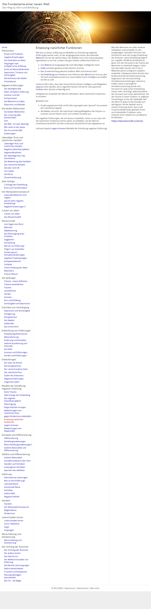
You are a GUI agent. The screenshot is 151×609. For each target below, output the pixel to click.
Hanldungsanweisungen (15, 441)
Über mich (94, 588)
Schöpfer (8, 264)
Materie (48, 65)
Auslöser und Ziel (11, 95)
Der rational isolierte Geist (16, 369)
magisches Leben (11, 382)
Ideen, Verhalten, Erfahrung (16, 92)
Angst (6, 527)
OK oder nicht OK (11, 168)
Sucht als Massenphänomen (16, 69)
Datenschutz (82, 588)
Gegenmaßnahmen (12, 152)
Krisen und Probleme (13, 54)
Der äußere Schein (12, 553)
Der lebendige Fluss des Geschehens (14, 157)
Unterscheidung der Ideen (15, 267)
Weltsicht (40, 58)
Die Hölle (8, 349)
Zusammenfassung (12, 177)
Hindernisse (9, 513)
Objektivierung (10, 230)
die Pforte (8, 174)
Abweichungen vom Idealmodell (13, 429)
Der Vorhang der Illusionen (16, 550)
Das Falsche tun (11, 556)
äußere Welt (9, 493)
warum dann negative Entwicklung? (13, 202)
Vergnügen (9, 530)
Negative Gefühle (11, 496)
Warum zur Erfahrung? (14, 246)
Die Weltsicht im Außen (14, 101)
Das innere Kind (11, 326)
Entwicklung (49, 74)
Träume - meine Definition (15, 281)
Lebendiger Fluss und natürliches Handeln (13, 144)
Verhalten (8, 490)
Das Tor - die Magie (12, 580)
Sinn (6, 120)
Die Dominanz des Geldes (15, 78)
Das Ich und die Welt (13, 130)
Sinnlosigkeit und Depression (17, 303)
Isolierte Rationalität (13, 457)
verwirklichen (10, 290)
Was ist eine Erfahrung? (14, 480)
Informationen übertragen (16, 477)
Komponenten (10, 98)
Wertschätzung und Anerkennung (13, 541)
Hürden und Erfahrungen (15, 355)
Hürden (7, 294)
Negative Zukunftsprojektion (16, 149)
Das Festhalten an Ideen (14, 60)
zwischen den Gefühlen (14, 470)
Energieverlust (10, 317)
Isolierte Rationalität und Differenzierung (15, 449)
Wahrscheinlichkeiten (13, 568)
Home (4, 47)
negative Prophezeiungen (15, 258)
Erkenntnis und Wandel (14, 104)
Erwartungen (10, 133)
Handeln (8, 504)
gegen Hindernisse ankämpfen (17, 416)
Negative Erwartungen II (14, 206)
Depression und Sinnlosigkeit (17, 310)
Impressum (70, 588)
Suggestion (9, 239)
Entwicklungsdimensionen (15, 334)
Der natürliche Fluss (13, 372)
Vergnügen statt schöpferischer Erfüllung (15, 64)
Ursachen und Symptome (15, 571)
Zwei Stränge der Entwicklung (17, 395)
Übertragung (10, 404)
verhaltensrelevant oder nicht (17, 460)
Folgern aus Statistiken (14, 249)
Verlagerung (9, 314)
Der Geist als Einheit (13, 362)
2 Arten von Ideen (12, 213)
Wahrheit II (9, 270)
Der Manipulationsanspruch (16, 507)
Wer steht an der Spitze (14, 127)
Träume (7, 287)
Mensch (88, 74)
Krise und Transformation (15, 188)
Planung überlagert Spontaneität (12, 576)
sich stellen (9, 171)
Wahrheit (8, 227)
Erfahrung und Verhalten (15, 340)
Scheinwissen (10, 81)
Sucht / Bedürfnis (11, 523)
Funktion (40, 89)
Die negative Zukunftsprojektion (12, 399)
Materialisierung (11, 337)
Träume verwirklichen (13, 284)
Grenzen (8, 297)
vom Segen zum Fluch (13, 224)
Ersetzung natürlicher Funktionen (13, 420)
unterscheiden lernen (13, 520)
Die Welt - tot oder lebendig (16, 124)
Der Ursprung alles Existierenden (12, 116)
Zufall (43, 68)
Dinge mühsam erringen (15, 407)
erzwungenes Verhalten (14, 467)
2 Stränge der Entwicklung (15, 184)
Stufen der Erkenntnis (13, 375)
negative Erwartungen (14, 57)
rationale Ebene (11, 484)
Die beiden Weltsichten (14, 111)
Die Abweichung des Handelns (17, 161)
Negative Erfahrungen (14, 378)
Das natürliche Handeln (14, 164)
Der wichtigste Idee (12, 88)
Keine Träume (10, 392)
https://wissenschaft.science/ (127, 121)
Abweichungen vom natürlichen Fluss (13, 411)
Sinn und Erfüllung (12, 300)
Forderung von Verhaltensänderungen (14, 253)
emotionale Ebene (12, 487)
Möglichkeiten (10, 510)
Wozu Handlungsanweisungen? (18, 444)
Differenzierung (11, 438)
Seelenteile (9, 323)
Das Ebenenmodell (12, 217)
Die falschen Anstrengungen (16, 565)
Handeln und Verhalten (14, 464)
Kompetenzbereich (12, 261)
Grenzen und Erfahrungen (15, 352)
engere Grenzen (11, 425)
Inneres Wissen (11, 274)
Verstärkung (9, 242)
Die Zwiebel (9, 320)
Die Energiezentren (12, 366)
